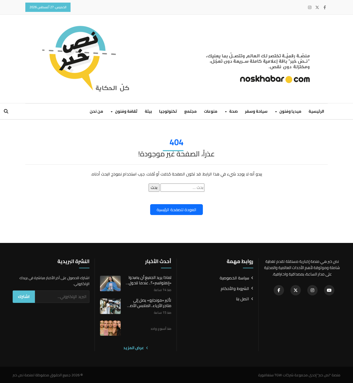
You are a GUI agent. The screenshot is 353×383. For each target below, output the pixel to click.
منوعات (210, 111)
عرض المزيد (134, 348)
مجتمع (190, 111)
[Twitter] (317, 7)
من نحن (96, 111)
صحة (233, 111)
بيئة (148, 111)
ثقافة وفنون (125, 111)
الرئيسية (316, 111)
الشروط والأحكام (235, 288)
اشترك (24, 296)
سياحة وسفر (256, 111)
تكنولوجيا (168, 111)
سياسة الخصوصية (234, 278)
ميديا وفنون (290, 111)
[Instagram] (310, 7)
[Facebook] (325, 7)
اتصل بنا (242, 299)
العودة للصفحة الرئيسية (176, 209)
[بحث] (6, 111)
